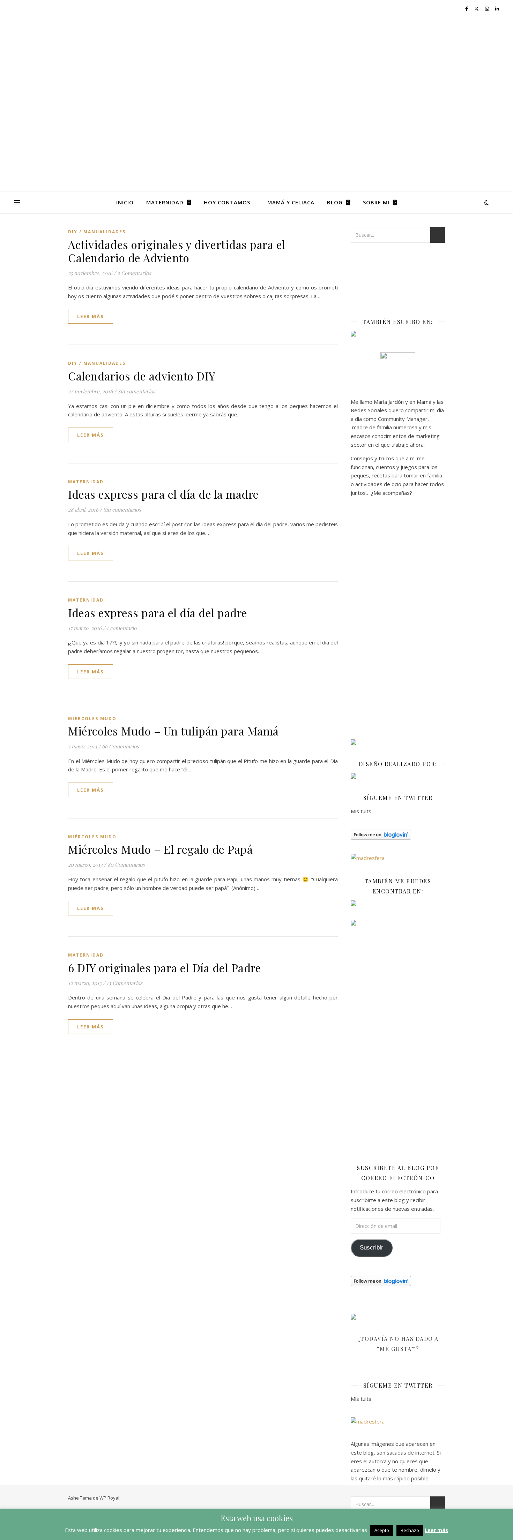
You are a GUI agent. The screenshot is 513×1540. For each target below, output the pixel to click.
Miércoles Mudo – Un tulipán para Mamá (173, 730)
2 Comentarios (134, 273)
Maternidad (165, 202)
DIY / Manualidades (97, 232)
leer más (90, 316)
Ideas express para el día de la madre (163, 493)
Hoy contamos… (229, 202)
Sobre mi (376, 202)
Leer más (436, 1529)
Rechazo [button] (410, 1530)
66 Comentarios (120, 746)
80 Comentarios (126, 864)
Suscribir (371, 1247)
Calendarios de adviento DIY (142, 375)
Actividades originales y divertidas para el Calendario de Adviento (176, 251)
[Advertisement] (398, 620)
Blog (335, 202)
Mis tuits (361, 811)
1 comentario (121, 628)
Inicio (125, 202)
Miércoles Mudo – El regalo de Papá (160, 848)
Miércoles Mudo (92, 719)
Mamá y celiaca (290, 202)
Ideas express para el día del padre (157, 612)
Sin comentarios (136, 391)
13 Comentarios (124, 983)
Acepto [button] (381, 1530)
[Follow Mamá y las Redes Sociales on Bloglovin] (398, 835)
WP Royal (109, 1498)
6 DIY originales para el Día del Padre (164, 967)
